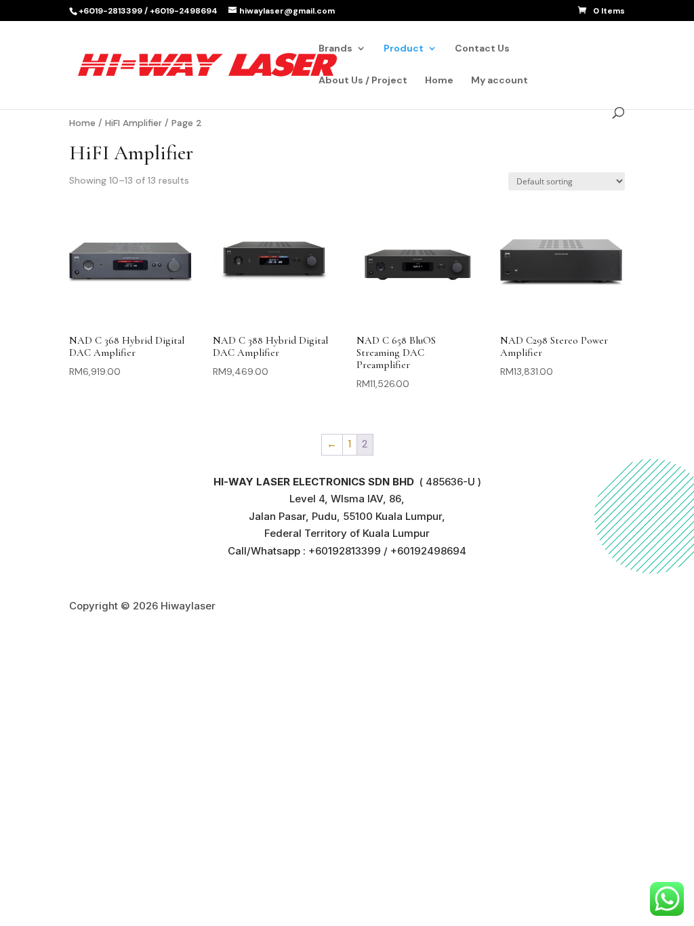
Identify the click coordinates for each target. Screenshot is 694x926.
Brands (335, 48)
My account (499, 80)
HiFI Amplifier (133, 123)
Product (404, 48)
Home (439, 80)
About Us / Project (363, 80)
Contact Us (482, 48)
